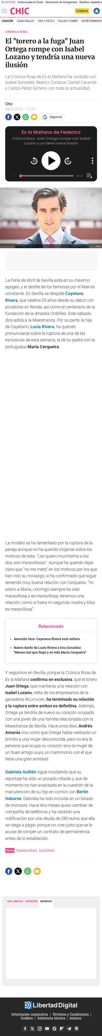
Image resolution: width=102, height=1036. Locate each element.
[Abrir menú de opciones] (92, 161)
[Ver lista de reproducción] (89, 176)
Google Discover (54, 1029)
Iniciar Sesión (96, 11)
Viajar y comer (68, 21)
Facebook (25, 1029)
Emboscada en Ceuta (30, 2)
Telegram (69, 1029)
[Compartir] (8, 117)
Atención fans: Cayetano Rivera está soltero (47, 639)
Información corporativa (29, 1014)
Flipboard (62, 1029)
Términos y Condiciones (70, 1014)
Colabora (82, 11)
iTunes (76, 1029)
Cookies (27, 1018)
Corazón (7, 21)
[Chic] (19, 11)
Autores (75, 1018)
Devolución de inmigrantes (61, 2)
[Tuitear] (17, 117)
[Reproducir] (51, 160)
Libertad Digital (51, 1005)
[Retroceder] (34, 160)
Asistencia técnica (51, 1018)
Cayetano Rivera (26, 850)
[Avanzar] (68, 160)
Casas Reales (25, 21)
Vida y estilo (46, 21)
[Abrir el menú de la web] (5, 11)
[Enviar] (25, 117)
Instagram (39, 1029)
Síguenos (56, 116)
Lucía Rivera (47, 850)
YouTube (47, 1029)
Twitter (32, 1029)
